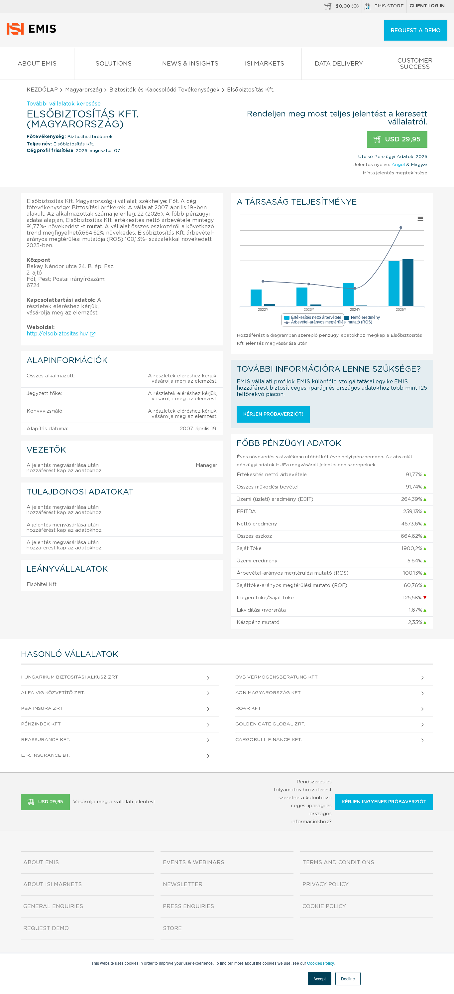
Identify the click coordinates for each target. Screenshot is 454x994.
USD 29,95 (402, 139)
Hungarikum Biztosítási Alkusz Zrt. (70, 677)
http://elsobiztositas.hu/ (58, 333)
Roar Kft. (248, 708)
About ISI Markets (52, 884)
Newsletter (182, 884)
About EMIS (37, 64)
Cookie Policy (324, 906)
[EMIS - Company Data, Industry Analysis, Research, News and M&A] (33, 33)
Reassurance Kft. (45, 739)
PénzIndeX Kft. (41, 724)
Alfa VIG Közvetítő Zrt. (53, 693)
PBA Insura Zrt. (42, 708)
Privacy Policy (325, 884)
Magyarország (83, 90)
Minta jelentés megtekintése (395, 173)
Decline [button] (348, 978)
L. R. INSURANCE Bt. (45, 755)
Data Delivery (339, 64)
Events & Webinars (193, 862)
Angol (398, 164)
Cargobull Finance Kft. (268, 739)
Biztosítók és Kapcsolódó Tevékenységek (164, 90)
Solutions (113, 64)
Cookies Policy (320, 963)
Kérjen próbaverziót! (273, 414)
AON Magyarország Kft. (268, 693)
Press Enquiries (188, 906)
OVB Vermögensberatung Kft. (276, 677)
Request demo (46, 928)
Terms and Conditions (338, 862)
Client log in (427, 6)
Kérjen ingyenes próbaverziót (384, 802)
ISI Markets (264, 64)
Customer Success (414, 64)
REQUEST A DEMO (416, 30)
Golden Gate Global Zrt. (270, 724)
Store (172, 928)
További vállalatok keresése (64, 103)
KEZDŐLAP (42, 90)
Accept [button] (319, 978)
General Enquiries (53, 906)
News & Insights (190, 64)
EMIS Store (389, 6)
